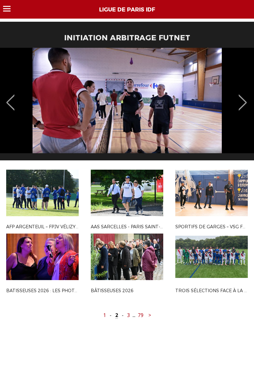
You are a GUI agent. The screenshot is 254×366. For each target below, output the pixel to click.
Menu (9, 8)
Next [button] (242, 98)
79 (140, 315)
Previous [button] (10, 98)
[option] (127, 106)
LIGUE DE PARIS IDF (127, 9)
